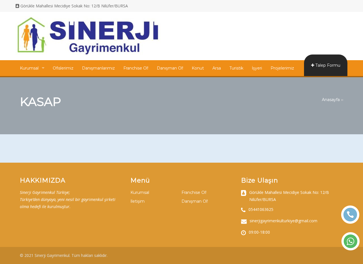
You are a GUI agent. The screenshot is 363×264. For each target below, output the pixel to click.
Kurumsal (29, 68)
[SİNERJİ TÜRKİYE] (88, 53)
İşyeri (257, 68)
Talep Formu (327, 65)
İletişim (137, 201)
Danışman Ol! (170, 68)
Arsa (216, 68)
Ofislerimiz (63, 68)
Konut (198, 68)
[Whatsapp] (350, 241)
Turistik (236, 68)
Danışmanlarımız (98, 68)
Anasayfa (331, 99)
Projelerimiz (282, 68)
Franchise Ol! (135, 68)
